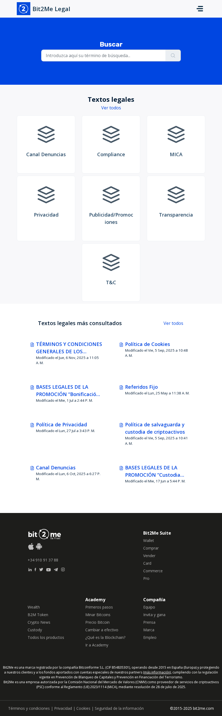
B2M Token (38, 614)
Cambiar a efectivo (101, 629)
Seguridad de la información (119, 708)
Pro (146, 578)
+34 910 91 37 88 (43, 560)
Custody (35, 629)
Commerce (153, 570)
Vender (149, 555)
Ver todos (111, 108)
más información (157, 672)
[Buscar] (173, 55)
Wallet (148, 540)
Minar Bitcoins (97, 614)
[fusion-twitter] (41, 569)
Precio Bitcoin (97, 622)
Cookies (83, 708)
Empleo (149, 637)
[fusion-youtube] (48, 569)
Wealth (34, 607)
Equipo (149, 607)
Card (147, 563)
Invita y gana (154, 614)
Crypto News (39, 622)
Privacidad (63, 708)
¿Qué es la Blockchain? (105, 637)
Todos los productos (46, 637)
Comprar (151, 548)
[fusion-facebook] (35, 569)
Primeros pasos (99, 607)
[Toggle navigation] (199, 9)
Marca (148, 629)
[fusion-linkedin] (30, 569)
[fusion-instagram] (63, 569)
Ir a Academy (96, 645)
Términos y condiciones (29, 708)
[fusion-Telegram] (56, 569)
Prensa (149, 622)
